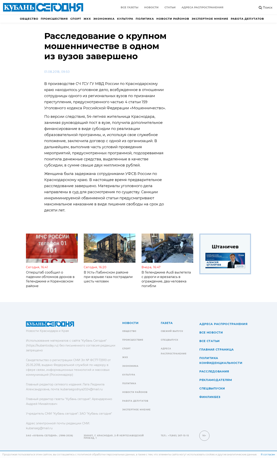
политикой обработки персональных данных (106, 454)
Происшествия (54, 18)
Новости (151, 7)
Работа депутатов (247, 18)
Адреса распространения (202, 7)
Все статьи (209, 341)
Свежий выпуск (172, 331)
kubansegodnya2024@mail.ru (81, 389)
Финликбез (209, 397)
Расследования (214, 371)
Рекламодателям (215, 380)
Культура (125, 18)
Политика (145, 18)
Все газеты (129, 7)
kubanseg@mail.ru (39, 428)
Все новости (211, 332)
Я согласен (268, 454)
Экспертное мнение (210, 18)
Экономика (104, 18)
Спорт (75, 18)
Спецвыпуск (169, 340)
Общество (29, 18)
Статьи (170, 7)
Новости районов (172, 18)
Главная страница (216, 349)
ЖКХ (87, 18)
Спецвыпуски (212, 388)
